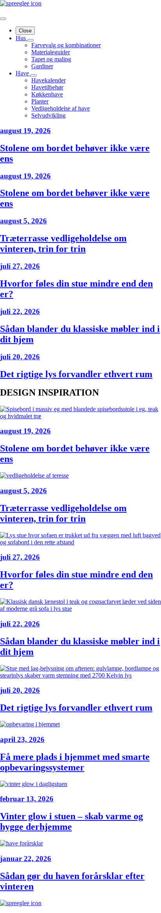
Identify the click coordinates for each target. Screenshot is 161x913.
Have (23, 73)
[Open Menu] (3, 19)
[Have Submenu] (33, 75)
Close (25, 31)
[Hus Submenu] (30, 40)
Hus (21, 38)
